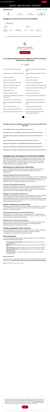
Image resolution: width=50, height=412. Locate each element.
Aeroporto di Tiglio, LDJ (8, 77)
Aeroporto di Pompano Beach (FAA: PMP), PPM (35, 103)
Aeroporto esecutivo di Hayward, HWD (12, 109)
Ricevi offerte (25, 52)
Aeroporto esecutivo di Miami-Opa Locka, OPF (12, 103)
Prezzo (25, 30)
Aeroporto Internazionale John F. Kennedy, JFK (35, 74)
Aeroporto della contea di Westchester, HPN (13, 73)
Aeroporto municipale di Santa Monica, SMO (36, 87)
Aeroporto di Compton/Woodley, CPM (12, 82)
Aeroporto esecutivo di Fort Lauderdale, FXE (36, 95)
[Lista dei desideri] (43, 9)
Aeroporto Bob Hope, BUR (32, 80)
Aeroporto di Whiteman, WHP (10, 93)
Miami (21, 263)
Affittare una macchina (8, 263)
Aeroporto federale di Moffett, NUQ (34, 109)
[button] (37, 9)
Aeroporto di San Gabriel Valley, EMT (34, 82)
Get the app (44, 1)
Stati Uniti (17, 263)
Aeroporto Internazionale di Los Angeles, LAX (36, 85)
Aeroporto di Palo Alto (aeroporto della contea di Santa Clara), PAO (35, 112)
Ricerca (38, 30)
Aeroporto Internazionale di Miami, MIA (35, 99)
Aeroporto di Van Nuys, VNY (32, 90)
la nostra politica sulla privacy (38, 401)
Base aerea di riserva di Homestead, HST (12, 99)
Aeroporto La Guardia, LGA (32, 77)
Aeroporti (27, 64)
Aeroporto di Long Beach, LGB (10, 87)
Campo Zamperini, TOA (8, 90)
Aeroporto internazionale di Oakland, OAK (13, 111)
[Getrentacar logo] (8, 9)
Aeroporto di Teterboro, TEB (9, 80)
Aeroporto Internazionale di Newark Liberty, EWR (36, 70)
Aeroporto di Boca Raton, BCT (33, 93)
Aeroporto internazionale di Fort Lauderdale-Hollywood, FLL (13, 96)
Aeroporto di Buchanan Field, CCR (11, 106)
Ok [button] (25, 406)
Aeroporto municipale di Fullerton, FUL (12, 85)
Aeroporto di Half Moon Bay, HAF (33, 106)
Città (22, 64)
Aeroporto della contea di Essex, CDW (12, 69)
